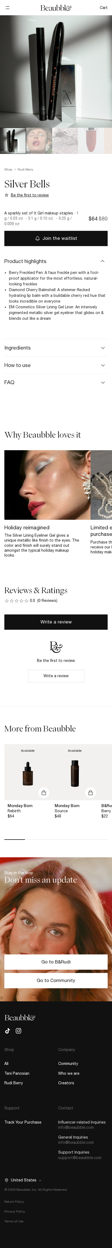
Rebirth (14, 811)
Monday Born (20, 806)
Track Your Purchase (22, 1122)
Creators (66, 1083)
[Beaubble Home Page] (56, 7)
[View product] (27, 772)
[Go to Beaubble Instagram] (18, 1031)
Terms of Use (13, 1221)
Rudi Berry (25, 169)
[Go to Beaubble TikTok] (7, 1031)
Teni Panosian (16, 1073)
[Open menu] (7, 7)
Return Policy (14, 1202)
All (6, 1063)
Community (68, 1063)
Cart (104, 7)
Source (61, 811)
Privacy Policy (14, 1211)
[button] (56, 261)
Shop (8, 169)
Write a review (56, 622)
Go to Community (56, 980)
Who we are (68, 1073)
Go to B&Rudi (56, 962)
